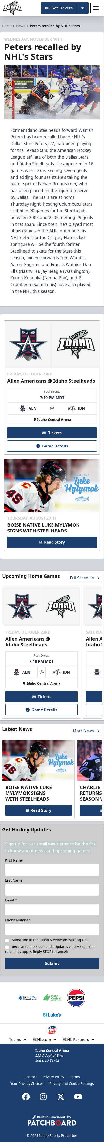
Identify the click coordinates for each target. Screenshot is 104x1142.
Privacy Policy (53, 1076)
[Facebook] (26, 1096)
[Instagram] (43, 1096)
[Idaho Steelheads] (12, 8)
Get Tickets (62, 8)
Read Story (54, 542)
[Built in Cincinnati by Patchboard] (52, 1120)
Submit (52, 963)
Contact (30, 1076)
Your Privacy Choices (27, 1083)
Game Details (55, 446)
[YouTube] (78, 1096)
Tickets (55, 433)
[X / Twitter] (60, 1096)
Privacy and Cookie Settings (71, 1083)
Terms (75, 1076)
